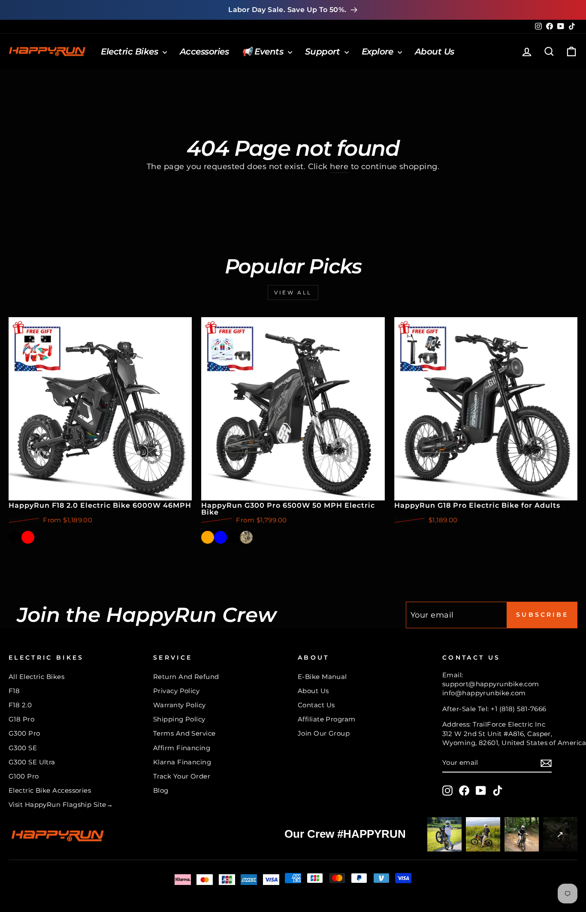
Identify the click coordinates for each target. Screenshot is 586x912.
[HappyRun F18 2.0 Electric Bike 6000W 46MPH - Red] (27, 537)
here (339, 166)
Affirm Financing (181, 748)
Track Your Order (181, 776)
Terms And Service (184, 733)
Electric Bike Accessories (50, 790)
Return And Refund (186, 677)
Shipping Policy (179, 719)
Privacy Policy (176, 691)
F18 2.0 (20, 705)
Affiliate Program (327, 719)
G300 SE (23, 748)
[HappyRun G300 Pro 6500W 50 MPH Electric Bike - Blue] (220, 537)
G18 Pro (21, 719)
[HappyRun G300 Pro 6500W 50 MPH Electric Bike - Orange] (207, 537)
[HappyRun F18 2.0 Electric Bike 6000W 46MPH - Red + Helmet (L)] (53, 537)
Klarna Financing (182, 762)
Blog (161, 790)
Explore (379, 51)
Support (323, 51)
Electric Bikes (130, 51)
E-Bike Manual (322, 677)
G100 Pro (24, 776)
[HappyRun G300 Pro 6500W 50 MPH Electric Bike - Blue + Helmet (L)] (272, 537)
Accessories (204, 51)
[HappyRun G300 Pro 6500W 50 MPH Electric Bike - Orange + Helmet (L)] (259, 537)
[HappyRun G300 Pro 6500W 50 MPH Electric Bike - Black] (233, 537)
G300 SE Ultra (32, 762)
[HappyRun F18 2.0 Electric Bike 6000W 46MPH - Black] (15, 537)
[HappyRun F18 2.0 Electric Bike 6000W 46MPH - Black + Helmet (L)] (40, 537)
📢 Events (264, 51)
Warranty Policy (179, 705)
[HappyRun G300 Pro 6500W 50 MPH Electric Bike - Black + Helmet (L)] (284, 537)
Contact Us (316, 705)
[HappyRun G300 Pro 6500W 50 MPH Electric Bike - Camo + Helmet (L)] (297, 537)
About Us (434, 51)
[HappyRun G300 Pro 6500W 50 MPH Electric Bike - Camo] (246, 537)
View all (293, 292)
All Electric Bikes (36, 677)
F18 (14, 691)
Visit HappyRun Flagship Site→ (61, 804)
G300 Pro (24, 733)
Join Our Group (324, 733)
